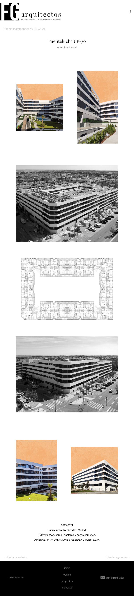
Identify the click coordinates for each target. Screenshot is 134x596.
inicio (67, 567)
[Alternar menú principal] (130, 12)
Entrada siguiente (117, 557)
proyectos (67, 581)
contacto (67, 587)
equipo (67, 574)
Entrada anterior (15, 557)
